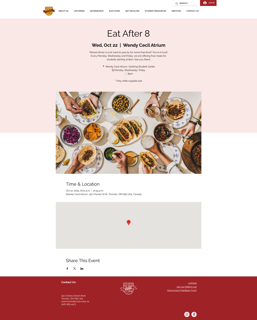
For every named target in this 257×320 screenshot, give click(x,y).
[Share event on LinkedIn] (81, 268)
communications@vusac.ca (75, 301)
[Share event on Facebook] (67, 268)
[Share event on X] (74, 268)
